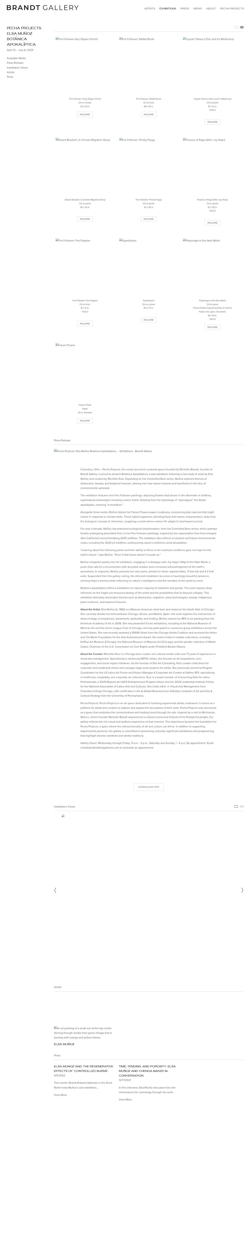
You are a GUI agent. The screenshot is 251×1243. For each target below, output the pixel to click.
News (197, 8)
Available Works (16, 58)
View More (60, 1095)
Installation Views (17, 67)
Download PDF (148, 787)
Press (184, 8)
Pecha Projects (232, 8)
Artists (149, 8)
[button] (55, 890)
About (211, 8)
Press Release (15, 63)
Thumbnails (241, 27)
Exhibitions (167, 8)
